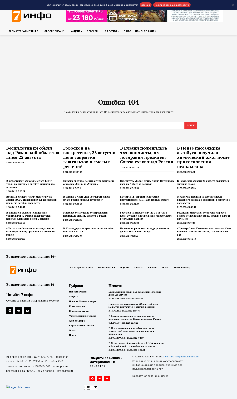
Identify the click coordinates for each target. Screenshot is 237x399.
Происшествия (117, 299)
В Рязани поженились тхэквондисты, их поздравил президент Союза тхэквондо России (146, 155)
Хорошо (145, 5)
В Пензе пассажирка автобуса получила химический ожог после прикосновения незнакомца (203, 157)
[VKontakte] (18, 310)
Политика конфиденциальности (181, 356)
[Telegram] (9, 310)
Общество (114, 323)
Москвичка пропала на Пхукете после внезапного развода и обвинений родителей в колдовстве (203, 199)
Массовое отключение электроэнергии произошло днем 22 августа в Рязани (85, 214)
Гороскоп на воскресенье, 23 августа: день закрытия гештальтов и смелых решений (89, 157)
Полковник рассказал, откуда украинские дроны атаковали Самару (144, 230)
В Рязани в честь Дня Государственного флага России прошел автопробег (86, 198)
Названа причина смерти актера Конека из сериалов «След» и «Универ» (88, 182)
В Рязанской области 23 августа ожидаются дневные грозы (203, 182)
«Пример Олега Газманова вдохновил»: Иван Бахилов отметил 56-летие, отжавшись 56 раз (204, 231)
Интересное (115, 311)
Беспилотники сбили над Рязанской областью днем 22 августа (32, 152)
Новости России (117, 338)
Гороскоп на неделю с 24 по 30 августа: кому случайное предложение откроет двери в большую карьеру (146, 215)
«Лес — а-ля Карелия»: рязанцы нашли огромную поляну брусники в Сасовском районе (30, 231)
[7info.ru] (33, 270)
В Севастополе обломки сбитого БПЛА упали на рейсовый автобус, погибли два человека (30, 184)
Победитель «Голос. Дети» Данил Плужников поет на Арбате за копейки (147, 182)
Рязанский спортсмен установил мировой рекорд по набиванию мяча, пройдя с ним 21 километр (203, 215)
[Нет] (233, 4)
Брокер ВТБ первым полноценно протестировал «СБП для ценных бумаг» (144, 198)
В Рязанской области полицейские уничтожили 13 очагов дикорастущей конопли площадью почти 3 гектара (28, 215)
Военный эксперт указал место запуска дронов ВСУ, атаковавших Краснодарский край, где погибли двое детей (31, 199)
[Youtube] (27, 310)
